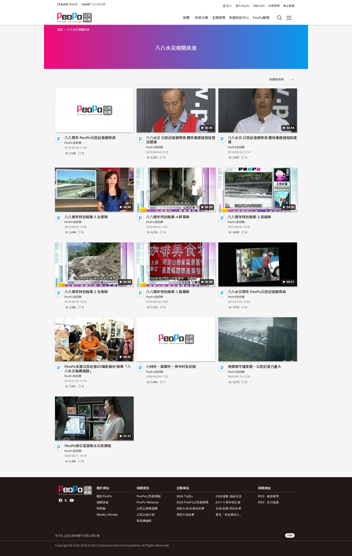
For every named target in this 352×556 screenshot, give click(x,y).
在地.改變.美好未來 (228, 508)
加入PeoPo (243, 6)
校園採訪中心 (239, 18)
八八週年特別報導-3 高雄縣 (249, 216)
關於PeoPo (104, 496)
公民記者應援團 (147, 508)
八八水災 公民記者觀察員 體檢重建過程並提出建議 (180, 139)
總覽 (186, 18)
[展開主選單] (289, 17)
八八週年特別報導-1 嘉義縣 (167, 291)
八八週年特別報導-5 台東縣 (86, 216)
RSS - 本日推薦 (268, 502)
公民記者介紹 (146, 514)
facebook (61, 500)
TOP (289, 535)
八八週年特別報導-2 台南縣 (86, 291)
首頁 (60, 29)
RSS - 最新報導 (268, 496)
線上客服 (288, 6)
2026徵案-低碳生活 (228, 496)
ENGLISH (259, 6)
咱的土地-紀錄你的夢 (191, 508)
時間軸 (101, 508)
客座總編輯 (144, 520)
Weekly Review (107, 514)
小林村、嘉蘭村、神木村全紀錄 (171, 366)
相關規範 (103, 502)
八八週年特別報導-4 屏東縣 (167, 216)
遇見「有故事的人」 (229, 514)
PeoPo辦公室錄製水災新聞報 (88, 445)
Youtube (72, 500)
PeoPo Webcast (148, 502)
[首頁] (74, 18)
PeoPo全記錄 (73, 143)
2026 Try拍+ (185, 496)
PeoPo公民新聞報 (149, 496)
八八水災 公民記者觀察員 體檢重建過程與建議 (262, 139)
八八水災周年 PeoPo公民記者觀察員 (257, 291)
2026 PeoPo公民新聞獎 (192, 502)
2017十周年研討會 (228, 502)
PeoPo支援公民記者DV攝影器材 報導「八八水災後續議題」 (98, 368)
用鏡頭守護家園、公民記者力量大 (254, 366)
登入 (229, 5)
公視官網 (273, 6)
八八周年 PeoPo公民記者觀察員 (90, 137)
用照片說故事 (186, 514)
